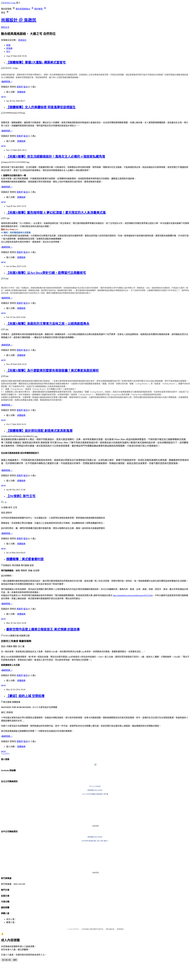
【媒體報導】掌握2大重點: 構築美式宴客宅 (36, 62)
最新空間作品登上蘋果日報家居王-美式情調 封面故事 (43, 629)
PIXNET (76, 929)
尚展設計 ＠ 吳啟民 (18, 20)
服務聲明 (120, 929)
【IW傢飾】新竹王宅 (20, 496)
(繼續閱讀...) (6, 82)
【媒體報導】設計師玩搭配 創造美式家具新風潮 (39, 430)
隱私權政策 (110, 929)
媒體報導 (21, 92)
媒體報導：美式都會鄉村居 (25, 559)
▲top (3, 96)
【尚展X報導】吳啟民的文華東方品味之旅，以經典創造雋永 (48, 323)
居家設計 (22, 40)
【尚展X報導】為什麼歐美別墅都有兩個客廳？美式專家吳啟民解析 (52, 370)
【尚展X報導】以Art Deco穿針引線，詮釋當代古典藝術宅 (46, 272)
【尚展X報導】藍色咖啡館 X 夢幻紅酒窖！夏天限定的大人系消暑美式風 (56, 212)
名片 (8, 51)
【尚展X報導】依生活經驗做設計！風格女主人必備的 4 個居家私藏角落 (55, 156)
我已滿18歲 (6, 960)
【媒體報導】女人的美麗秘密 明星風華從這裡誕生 (41, 107)
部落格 (9, 48)
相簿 (8, 45)
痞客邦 (20, 87)
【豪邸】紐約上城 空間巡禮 (25, 696)
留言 (25, 87)
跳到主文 (5, 27)
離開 (15, 960)
